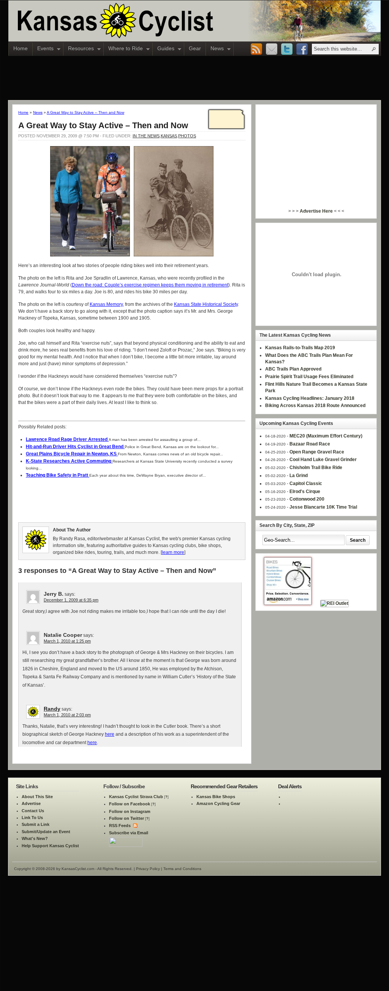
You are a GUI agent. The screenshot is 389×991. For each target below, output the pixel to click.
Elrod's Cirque (304, 491)
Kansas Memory (106, 304)
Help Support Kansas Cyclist (50, 845)
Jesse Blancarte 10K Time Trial (323, 507)
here (109, 734)
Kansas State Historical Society (206, 304)
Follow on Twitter (126, 818)
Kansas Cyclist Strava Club (136, 796)
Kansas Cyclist (147, 20)
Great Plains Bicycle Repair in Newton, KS (72, 454)
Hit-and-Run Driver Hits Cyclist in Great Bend (75, 446)
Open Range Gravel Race (316, 452)
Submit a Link (35, 824)
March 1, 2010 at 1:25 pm (67, 641)
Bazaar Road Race (309, 444)
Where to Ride (123, 49)
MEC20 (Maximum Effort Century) (325, 436)
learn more (173, 552)
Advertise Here (316, 211)
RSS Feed (256, 49)
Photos (187, 136)
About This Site (37, 796)
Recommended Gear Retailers (224, 786)
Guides (163, 49)
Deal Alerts (290, 786)
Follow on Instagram (129, 811)
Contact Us (33, 810)
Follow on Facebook (129, 804)
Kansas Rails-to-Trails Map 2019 (300, 347)
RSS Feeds (120, 825)
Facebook (302, 49)
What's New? (35, 838)
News (215, 49)
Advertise (31, 803)
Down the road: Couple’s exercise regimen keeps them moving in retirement (150, 285)
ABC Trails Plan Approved (293, 369)
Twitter (287, 49)
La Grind (298, 475)
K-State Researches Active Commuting (69, 461)
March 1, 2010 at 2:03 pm (67, 715)
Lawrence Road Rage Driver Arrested (67, 439)
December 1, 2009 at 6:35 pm (71, 600)
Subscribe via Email (128, 832)
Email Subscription (272, 49)
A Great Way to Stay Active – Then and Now (85, 112)
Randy (52, 709)
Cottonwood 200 (306, 499)
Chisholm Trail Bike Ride (315, 467)
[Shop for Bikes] (288, 603)
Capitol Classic (305, 483)
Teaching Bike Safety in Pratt (57, 475)
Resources (78, 49)
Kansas (169, 136)
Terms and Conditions (182, 869)
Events (43, 49)
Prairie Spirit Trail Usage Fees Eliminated (309, 376)
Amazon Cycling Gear (218, 803)
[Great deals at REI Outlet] (334, 603)
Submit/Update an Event (46, 831)
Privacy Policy (148, 869)
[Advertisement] (194, 77)
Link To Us (32, 817)
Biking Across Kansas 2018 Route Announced (315, 405)
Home (20, 48)
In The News (146, 136)
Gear (195, 48)
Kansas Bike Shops (215, 796)
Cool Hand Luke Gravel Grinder (323, 459)
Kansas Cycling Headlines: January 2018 (309, 398)
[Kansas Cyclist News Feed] (135, 825)
